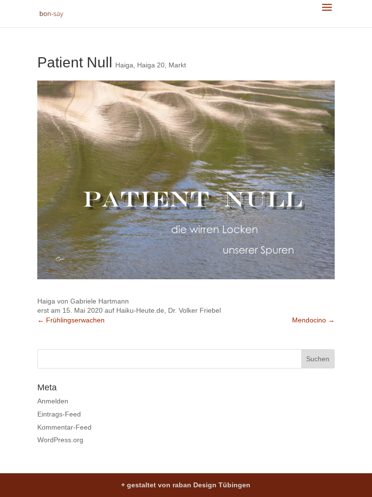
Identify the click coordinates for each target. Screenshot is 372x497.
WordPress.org (60, 440)
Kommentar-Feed (64, 427)
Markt (177, 65)
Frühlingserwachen (71, 320)
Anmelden (52, 401)
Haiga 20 (151, 65)
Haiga (124, 65)
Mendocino (313, 320)
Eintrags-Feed (59, 414)
